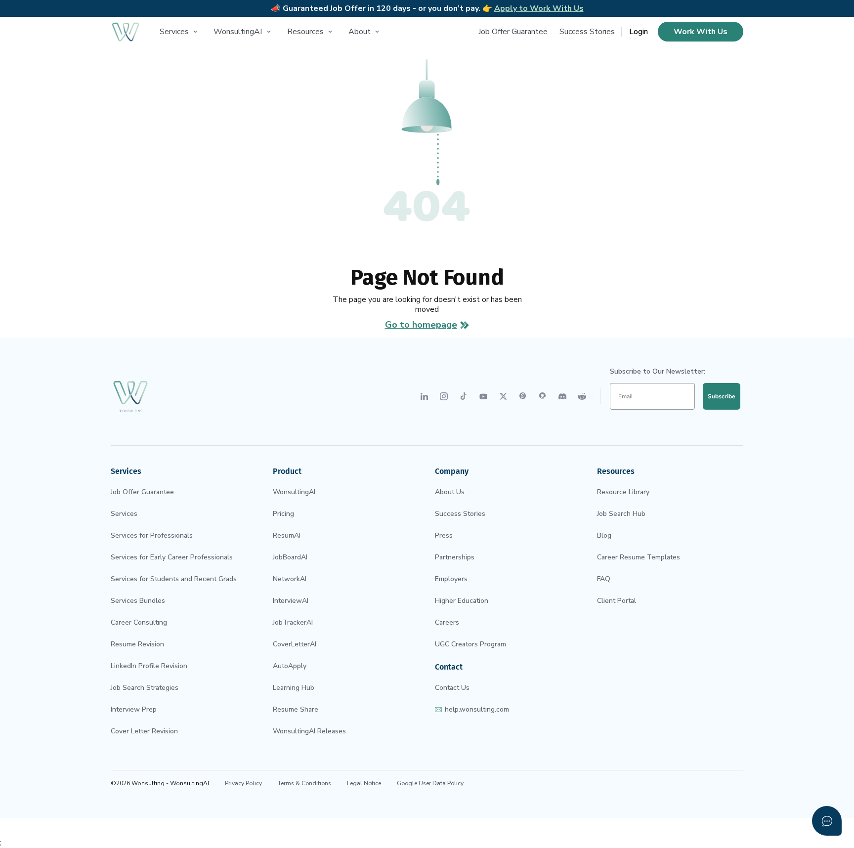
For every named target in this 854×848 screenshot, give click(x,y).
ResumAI (286, 535)
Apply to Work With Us (539, 8)
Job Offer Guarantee (513, 31)
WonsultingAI (294, 492)
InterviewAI (290, 600)
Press (444, 535)
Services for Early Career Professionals (172, 557)
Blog (604, 535)
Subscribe (721, 396)
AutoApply (289, 666)
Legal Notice (364, 783)
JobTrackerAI (293, 622)
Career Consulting (139, 622)
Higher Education (461, 600)
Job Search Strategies (144, 687)
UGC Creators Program (470, 644)
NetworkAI (289, 579)
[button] (180, 32)
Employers (451, 579)
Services (124, 513)
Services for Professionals (152, 535)
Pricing (283, 513)
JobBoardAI (290, 557)
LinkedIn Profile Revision (149, 666)
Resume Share (295, 709)
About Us (450, 492)
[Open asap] (827, 821)
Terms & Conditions (304, 783)
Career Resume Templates (638, 557)
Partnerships (454, 557)
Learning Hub (293, 687)
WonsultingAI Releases (309, 731)
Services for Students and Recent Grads (174, 579)
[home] (125, 31)
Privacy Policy (243, 783)
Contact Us (452, 687)
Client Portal (616, 600)
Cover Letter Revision (144, 731)
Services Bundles (138, 600)
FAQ (603, 579)
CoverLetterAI (294, 644)
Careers (447, 622)
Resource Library (623, 492)
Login (638, 31)
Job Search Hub (621, 513)
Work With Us (700, 31)
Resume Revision (137, 644)
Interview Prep (134, 709)
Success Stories (587, 31)
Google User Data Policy (430, 783)
